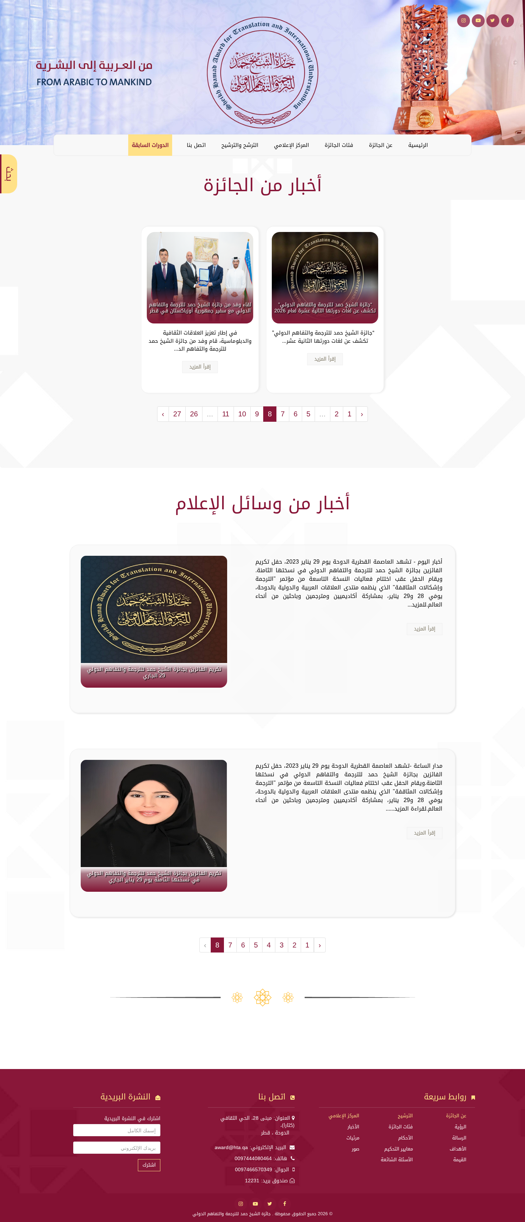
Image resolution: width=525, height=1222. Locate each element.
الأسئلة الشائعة (397, 1159)
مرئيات (352, 1137)
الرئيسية (418, 145)
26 (194, 414)
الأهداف (458, 1148)
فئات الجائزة (339, 145)
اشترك (149, 1165)
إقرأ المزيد (325, 359)
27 (177, 414)
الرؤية (460, 1126)
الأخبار (353, 1126)
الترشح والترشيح (239, 145)
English (64, 145)
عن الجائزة (380, 145)
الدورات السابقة (150, 145)
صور (355, 1148)
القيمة (459, 1159)
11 (225, 414)
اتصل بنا (196, 145)
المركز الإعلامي (291, 145)
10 (242, 414)
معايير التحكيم (398, 1148)
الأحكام (405, 1137)
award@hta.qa (231, 1147)
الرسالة (459, 1137)
